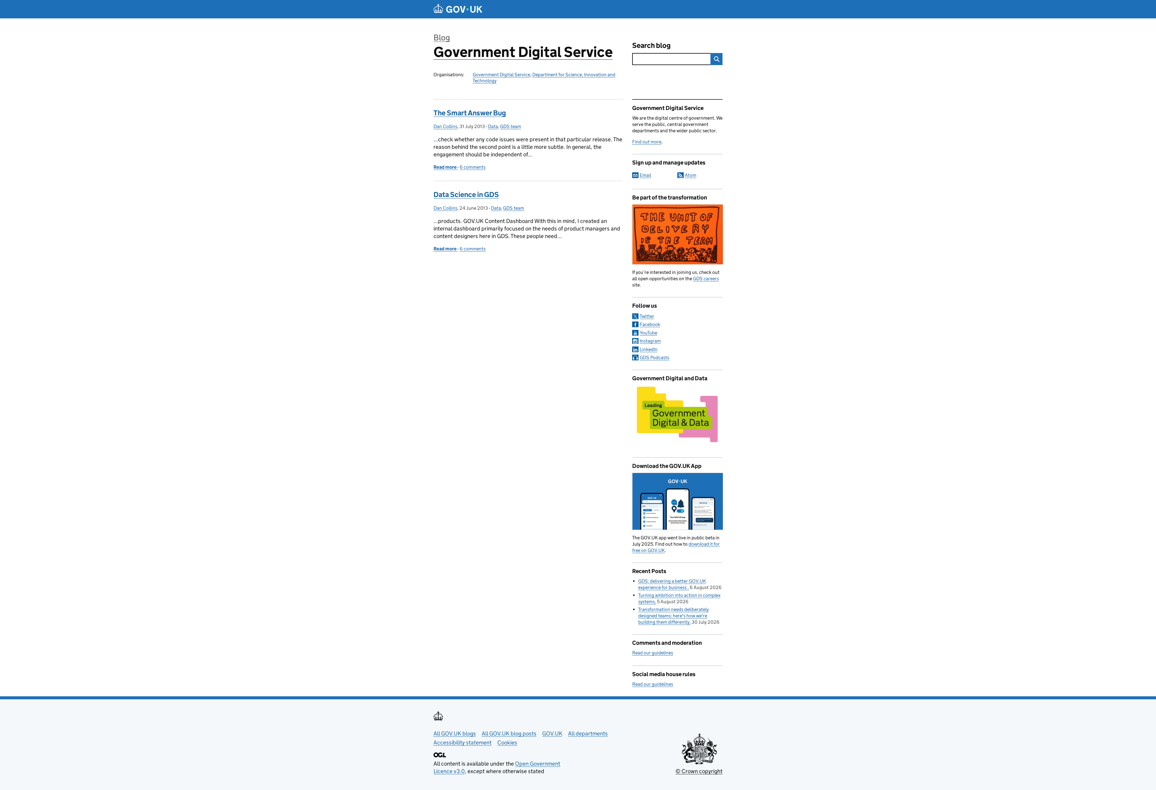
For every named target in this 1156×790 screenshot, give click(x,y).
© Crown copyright (699, 771)
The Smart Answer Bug (470, 112)
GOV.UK (552, 733)
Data (493, 126)
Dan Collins (445, 126)
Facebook (650, 324)
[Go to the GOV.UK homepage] (458, 9)
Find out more (646, 142)
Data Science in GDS (466, 194)
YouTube (648, 333)
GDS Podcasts (654, 357)
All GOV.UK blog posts (509, 733)
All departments (588, 733)
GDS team (510, 126)
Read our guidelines (652, 653)
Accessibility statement (463, 742)
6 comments (473, 167)
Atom (690, 175)
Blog (442, 37)
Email (645, 175)
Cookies (507, 742)
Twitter (647, 316)
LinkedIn (648, 349)
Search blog (651, 45)
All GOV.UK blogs (455, 733)
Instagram (650, 341)
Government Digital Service (523, 52)
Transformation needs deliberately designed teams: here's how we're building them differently (673, 616)
